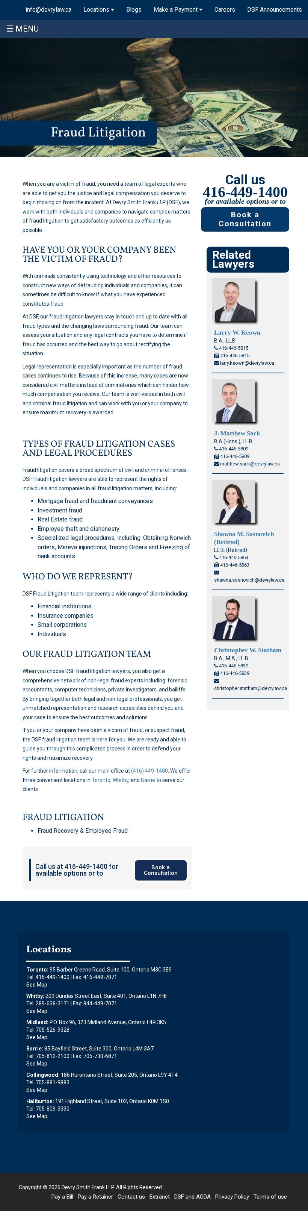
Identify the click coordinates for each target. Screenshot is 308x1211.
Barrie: (34, 1049)
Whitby (120, 780)
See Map (36, 985)
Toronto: (37, 970)
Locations (97, 9)
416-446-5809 (233, 449)
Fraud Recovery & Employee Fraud (83, 830)
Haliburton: (40, 1101)
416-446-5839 (233, 665)
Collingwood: (43, 1075)
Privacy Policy (232, 1196)
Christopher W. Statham (247, 650)
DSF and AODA (192, 1196)
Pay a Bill (62, 1196)
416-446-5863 (233, 557)
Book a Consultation (245, 219)
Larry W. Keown (237, 332)
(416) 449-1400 (149, 771)
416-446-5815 (233, 348)
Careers (224, 9)
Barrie (148, 780)
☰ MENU (22, 28)
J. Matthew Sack (237, 433)
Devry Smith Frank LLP (88, 1187)
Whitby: (35, 996)
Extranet (159, 1196)
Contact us (131, 1196)
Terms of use (270, 1196)
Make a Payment (176, 9)
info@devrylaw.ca (48, 9)
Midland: (37, 1022)
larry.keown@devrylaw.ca (246, 363)
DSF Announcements (274, 9)
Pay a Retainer (95, 1196)
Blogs (134, 9)
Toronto (101, 780)
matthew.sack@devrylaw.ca (249, 464)
